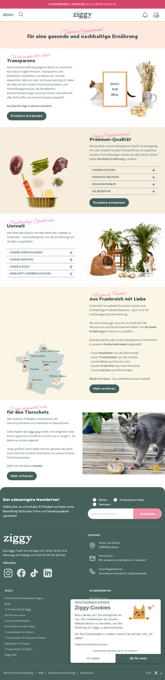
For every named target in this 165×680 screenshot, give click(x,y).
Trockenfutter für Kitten (19, 649)
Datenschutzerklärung (61, 673)
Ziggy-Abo (11, 655)
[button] (10, 15)
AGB (40, 673)
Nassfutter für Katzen (17, 643)
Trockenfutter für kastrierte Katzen (25, 638)
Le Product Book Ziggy (18, 609)
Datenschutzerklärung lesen (91, 644)
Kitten (103, 500)
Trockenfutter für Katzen (19, 632)
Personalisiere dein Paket (20, 626)
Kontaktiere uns (98, 598)
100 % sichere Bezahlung (18, 673)
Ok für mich (138, 658)
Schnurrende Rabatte (17, 621)
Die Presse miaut (15, 615)
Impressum (86, 673)
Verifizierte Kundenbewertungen (24, 598)
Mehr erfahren (104, 388)
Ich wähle (93, 658)
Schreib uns (106, 556)
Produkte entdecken (27, 116)
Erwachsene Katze (132, 500)
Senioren (105, 504)
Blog (7, 604)
